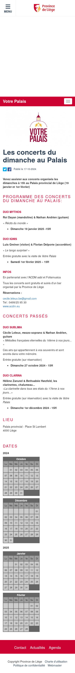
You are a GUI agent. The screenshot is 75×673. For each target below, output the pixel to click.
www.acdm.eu (11, 306)
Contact (20, 647)
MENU (8, 11)
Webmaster (55, 665)
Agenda (55, 647)
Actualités (37, 647)
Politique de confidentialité (29, 665)
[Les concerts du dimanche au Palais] (38, 127)
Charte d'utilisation (56, 661)
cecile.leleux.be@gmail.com (20, 298)
